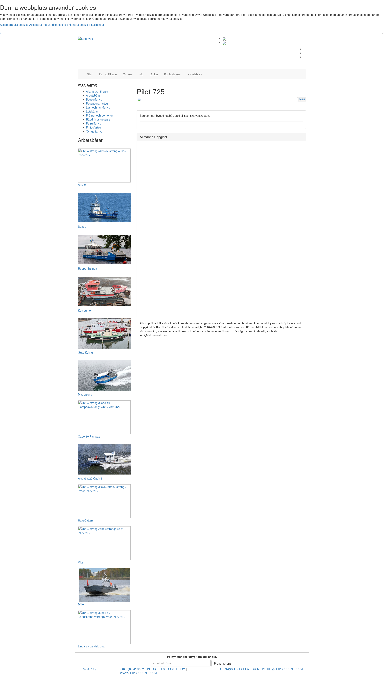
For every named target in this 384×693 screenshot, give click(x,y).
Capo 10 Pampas (89, 436)
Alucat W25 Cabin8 (90, 478)
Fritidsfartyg (93, 127)
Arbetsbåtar (93, 95)
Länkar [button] (153, 74)
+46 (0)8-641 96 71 (132, 669)
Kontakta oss (174, 74)
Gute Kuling (85, 352)
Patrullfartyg (93, 123)
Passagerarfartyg (97, 103)
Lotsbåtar (92, 111)
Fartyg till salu (109, 74)
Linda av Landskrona (91, 646)
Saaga (82, 226)
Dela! (302, 99)
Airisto (82, 184)
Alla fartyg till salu (97, 91)
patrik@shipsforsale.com (282, 669)
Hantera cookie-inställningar (86, 25)
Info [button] (141, 74)
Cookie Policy (89, 669)
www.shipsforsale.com (138, 673)
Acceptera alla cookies (14, 25)
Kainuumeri (85, 310)
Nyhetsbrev (196, 74)
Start (91, 74)
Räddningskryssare (98, 119)
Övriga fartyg (94, 131)
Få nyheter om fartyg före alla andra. (192, 657)
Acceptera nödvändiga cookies (49, 25)
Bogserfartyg (94, 99)
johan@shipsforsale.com (239, 669)
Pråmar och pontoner (99, 115)
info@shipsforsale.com (166, 669)
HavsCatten (85, 520)
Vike (80, 562)
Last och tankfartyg (98, 107)
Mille (81, 604)
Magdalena (85, 394)
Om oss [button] (128, 74)
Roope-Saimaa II (88, 268)
